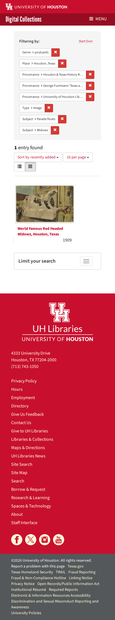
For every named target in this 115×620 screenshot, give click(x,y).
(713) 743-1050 (25, 366)
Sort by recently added (37, 157)
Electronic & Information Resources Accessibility (51, 595)
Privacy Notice (23, 584)
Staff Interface (24, 523)
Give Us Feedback (27, 414)
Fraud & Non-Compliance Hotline (38, 578)
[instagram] (44, 539)
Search (17, 481)
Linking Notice (80, 578)
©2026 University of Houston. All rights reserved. (51, 560)
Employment (23, 398)
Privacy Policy (24, 381)
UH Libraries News (28, 456)
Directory (19, 406)
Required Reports (63, 589)
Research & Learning (30, 498)
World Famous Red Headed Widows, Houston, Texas (40, 231)
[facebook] (16, 539)
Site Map (19, 473)
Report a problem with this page (38, 566)
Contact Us (21, 423)
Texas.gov (76, 566)
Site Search (21, 464)
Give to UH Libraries (29, 431)
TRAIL (61, 572)
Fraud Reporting (81, 572)
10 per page (77, 157)
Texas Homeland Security (32, 572)
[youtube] (58, 539)
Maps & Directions (28, 448)
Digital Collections (24, 19)
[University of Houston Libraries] (57, 321)
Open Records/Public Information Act (68, 584)
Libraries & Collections (32, 439)
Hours (17, 389)
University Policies (26, 613)
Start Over (86, 41)
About (17, 514)
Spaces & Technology (31, 506)
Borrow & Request (28, 489)
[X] (30, 539)
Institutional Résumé (28, 589)
